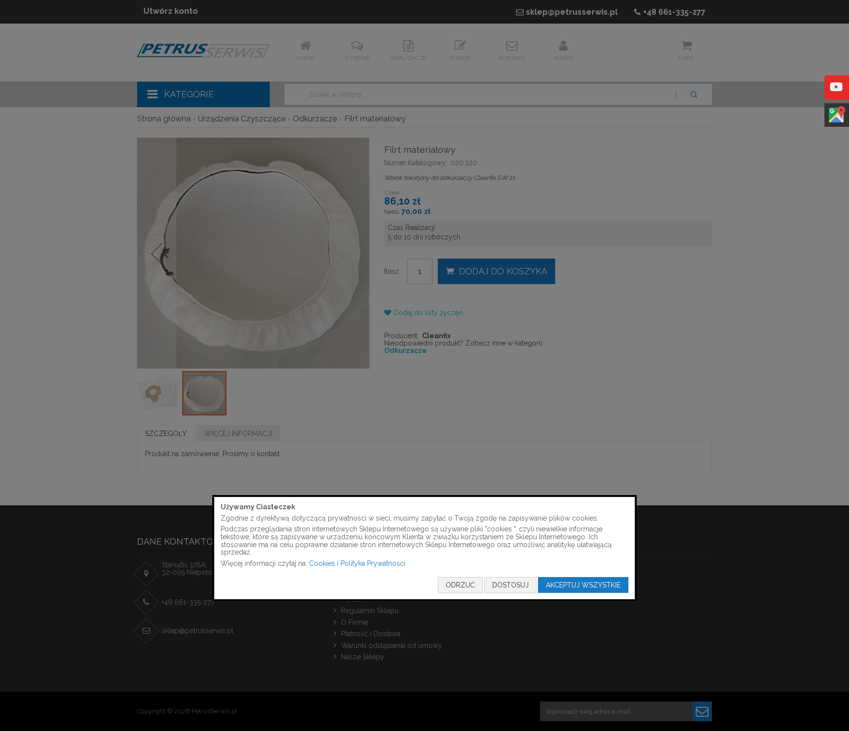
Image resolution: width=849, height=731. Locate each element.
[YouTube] (836, 94)
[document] (424, 548)
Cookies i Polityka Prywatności (357, 563)
